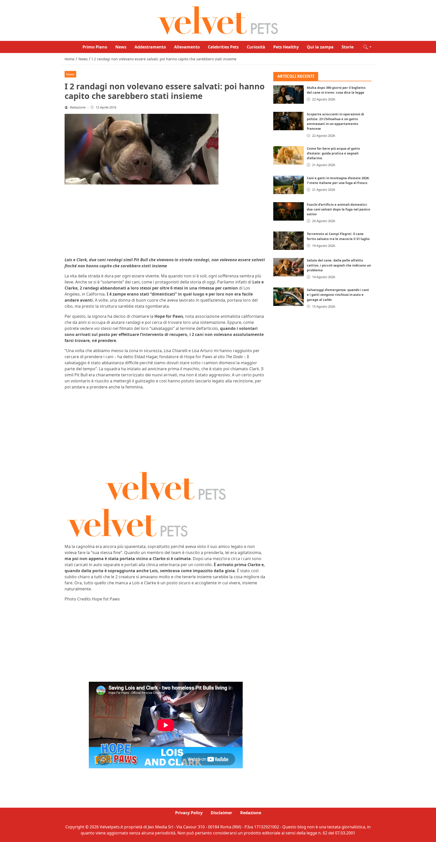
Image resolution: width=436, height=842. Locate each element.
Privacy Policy (189, 812)
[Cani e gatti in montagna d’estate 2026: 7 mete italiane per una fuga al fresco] (288, 185)
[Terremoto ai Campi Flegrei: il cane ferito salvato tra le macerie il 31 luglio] (288, 241)
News (120, 47)
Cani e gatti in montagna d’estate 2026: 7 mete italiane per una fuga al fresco (338, 180)
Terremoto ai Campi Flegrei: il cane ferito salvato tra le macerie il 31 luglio (338, 236)
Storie (347, 47)
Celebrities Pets (223, 47)
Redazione (250, 812)
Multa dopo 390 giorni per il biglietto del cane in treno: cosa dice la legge (336, 90)
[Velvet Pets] (218, 20)
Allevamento (187, 47)
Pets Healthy (286, 47)
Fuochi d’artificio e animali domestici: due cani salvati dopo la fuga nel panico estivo (338, 209)
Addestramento (150, 47)
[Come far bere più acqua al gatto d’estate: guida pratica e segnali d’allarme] (288, 155)
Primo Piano (95, 47)
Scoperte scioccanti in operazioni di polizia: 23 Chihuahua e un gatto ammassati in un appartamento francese (335, 121)
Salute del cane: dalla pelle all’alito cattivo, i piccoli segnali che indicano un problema (339, 265)
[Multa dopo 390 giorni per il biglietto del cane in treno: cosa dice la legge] (288, 95)
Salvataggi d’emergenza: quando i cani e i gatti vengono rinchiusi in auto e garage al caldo (338, 295)
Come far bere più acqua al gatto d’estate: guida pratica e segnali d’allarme (333, 153)
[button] (367, 47)
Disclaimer (221, 812)
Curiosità (256, 47)
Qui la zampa (320, 47)
